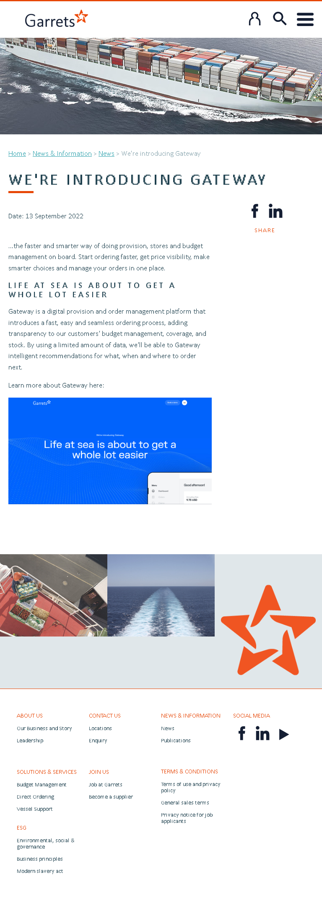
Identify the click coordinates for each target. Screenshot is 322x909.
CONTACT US (105, 715)
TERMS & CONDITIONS (189, 771)
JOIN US (99, 771)
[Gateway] (110, 403)
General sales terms (185, 802)
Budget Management (42, 784)
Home (17, 153)
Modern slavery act (40, 871)
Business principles (40, 859)
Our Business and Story (44, 728)
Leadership (30, 740)
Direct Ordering (35, 797)
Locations (100, 728)
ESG (21, 827)
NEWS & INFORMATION (191, 715)
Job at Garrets (105, 784)
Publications (176, 740)
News (106, 153)
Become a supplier (111, 797)
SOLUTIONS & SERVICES (47, 771)
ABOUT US (30, 715)
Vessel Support (35, 809)
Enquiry (98, 740)
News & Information (62, 153)
